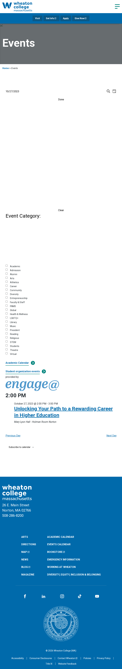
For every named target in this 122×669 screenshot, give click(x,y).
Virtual (13, 354)
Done (61, 99)
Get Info (50, 18)
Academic (15, 266)
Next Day (111, 435)
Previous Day (13, 435)
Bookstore (54, 551)
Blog (24, 566)
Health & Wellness (19, 314)
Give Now (79, 18)
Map (24, 551)
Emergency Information (63, 559)
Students (14, 346)
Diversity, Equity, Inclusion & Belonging (74, 574)
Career (13, 286)
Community (16, 290)
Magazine (27, 574)
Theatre (14, 350)
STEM (13, 342)
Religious (14, 338)
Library (13, 322)
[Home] (21, 6)
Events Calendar (59, 544)
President (15, 330)
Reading (14, 334)
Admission (15, 270)
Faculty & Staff (17, 302)
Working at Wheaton (61, 566)
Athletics (14, 282)
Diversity (14, 294)
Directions (28, 544)
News (24, 559)
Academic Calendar (17, 362)
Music (13, 326)
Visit (37, 18)
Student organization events (23, 371)
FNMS (13, 306)
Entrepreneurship (18, 298)
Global (13, 310)
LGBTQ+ (14, 318)
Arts (12, 278)
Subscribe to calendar (19, 447)
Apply (66, 18)
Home (5, 68)
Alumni (13, 274)
